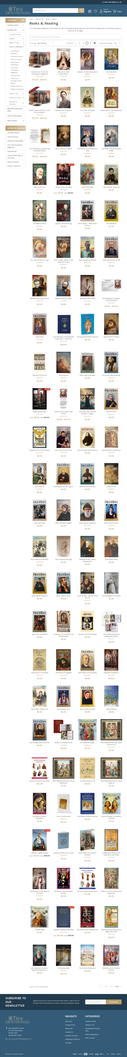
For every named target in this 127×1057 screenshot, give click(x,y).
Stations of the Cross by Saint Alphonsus (111, 892)
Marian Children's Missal (63, 742)
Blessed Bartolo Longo (63, 298)
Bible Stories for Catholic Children (111, 969)
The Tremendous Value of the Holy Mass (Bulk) (39, 150)
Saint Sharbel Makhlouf (87, 523)
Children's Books (17, 56)
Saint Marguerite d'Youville (39, 742)
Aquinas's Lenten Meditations (87, 930)
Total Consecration (14, 116)
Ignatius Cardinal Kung (63, 223)
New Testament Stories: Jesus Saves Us (111, 782)
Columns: (69, 43)
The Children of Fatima (111, 187)
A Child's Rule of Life (87, 781)
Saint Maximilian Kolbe (111, 260)
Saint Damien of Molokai (39, 559)
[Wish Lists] (96, 11)
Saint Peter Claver (111, 559)
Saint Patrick (39, 486)
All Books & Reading (15, 52)
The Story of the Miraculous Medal (111, 150)
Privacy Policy (70, 1025)
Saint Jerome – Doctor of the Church (87, 597)
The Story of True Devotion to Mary (87, 150)
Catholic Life (12, 30)
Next (117, 986)
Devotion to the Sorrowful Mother (63, 892)
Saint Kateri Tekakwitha (39, 709)
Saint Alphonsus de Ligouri (63, 486)
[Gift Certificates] (90, 11)
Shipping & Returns (72, 1039)
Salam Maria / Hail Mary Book (111, 110)
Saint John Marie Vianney (111, 375)
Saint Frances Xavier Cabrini (87, 450)
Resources (69, 1028)
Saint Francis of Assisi (111, 337)
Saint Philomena (87, 187)
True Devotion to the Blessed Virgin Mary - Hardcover (63, 338)
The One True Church (39, 375)
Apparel (12, 38)
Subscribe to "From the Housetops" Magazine (39, 73)
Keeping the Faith (39, 412)
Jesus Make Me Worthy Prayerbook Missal (111, 635)
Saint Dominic (111, 412)
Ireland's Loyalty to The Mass (63, 930)
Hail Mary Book (111, 72)
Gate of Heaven (111, 709)
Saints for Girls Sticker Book (39, 781)
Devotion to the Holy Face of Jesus (87, 73)
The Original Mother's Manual (87, 337)
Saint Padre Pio (39, 187)
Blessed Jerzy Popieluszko (39, 298)
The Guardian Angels (87, 742)
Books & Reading (15, 47)
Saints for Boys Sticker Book (87, 891)
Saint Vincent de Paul (87, 709)
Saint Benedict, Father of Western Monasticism (39, 969)
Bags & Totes (14, 43)
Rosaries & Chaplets (13, 103)
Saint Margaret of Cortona (111, 596)
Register (107, 11)
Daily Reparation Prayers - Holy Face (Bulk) (111, 299)
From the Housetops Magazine (15, 70)
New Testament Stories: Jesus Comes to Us (111, 743)
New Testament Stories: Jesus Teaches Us (63, 782)
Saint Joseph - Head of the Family (87, 224)
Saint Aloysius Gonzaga (63, 559)
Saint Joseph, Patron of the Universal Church (63, 261)
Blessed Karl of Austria (63, 110)
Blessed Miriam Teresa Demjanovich (87, 560)
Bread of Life (111, 486)
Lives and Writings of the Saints (16, 80)
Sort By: (33, 43)
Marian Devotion (17, 86)
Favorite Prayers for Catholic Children (111, 817)
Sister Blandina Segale (63, 523)
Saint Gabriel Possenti (39, 596)
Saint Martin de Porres (87, 486)
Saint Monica (63, 375)
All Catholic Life (14, 34)
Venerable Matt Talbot (87, 298)
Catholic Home (12, 25)
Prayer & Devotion (17, 89)
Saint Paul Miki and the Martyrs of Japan (87, 413)
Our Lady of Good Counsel (39, 260)
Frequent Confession (111, 673)
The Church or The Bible (39, 673)
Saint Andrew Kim (63, 709)
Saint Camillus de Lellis (63, 450)
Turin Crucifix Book (63, 816)
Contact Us (69, 1032)
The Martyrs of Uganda (63, 673)
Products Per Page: (106, 43)
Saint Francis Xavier (63, 596)
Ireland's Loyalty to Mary (39, 853)
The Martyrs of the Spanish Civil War (39, 892)
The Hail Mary (39, 930)
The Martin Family (39, 223)
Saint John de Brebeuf (39, 634)
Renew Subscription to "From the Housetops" (39, 111)
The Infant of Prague (87, 110)
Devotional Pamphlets (14, 63)
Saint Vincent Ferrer (111, 523)
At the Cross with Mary (63, 187)
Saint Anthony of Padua (63, 149)
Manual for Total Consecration (63, 73)
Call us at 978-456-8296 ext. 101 (19, 1039)
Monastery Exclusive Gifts (15, 110)
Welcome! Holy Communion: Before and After (111, 931)
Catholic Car (13, 93)
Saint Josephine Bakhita (87, 260)
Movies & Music (15, 98)
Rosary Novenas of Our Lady (63, 853)
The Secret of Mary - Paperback (40, 817)
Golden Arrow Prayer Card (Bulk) (63, 413)
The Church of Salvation (87, 968)
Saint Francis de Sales (87, 375)
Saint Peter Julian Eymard (87, 673)
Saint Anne (39, 337)
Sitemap (68, 1043)
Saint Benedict (111, 223)
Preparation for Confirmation (39, 450)
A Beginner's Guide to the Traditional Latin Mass (111, 854)
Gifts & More (12, 121)
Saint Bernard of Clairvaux (111, 450)
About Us (68, 1021)
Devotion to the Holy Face (87, 634)
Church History (16, 59)
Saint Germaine (39, 523)
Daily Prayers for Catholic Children (87, 854)
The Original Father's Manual (87, 816)
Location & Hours (71, 1036)
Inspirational (15, 75)
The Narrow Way (63, 968)
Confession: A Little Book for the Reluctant (63, 635)
